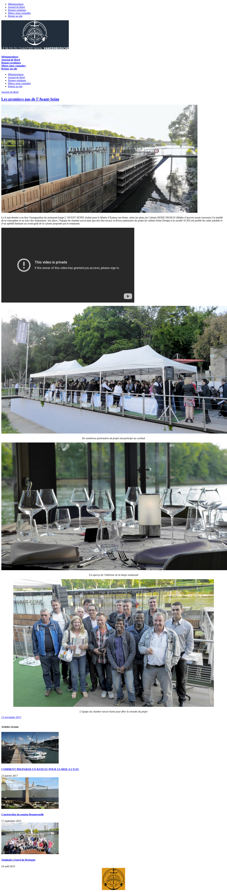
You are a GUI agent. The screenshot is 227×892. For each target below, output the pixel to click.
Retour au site (15, 16)
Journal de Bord (16, 7)
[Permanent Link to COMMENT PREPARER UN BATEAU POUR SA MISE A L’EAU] (30, 762)
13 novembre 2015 (11, 717)
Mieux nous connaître (19, 13)
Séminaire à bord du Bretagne (18, 859)
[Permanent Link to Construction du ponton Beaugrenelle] (30, 808)
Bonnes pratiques (17, 10)
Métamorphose (16, 4)
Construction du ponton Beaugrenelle (22, 814)
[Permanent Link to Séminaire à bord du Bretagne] (30, 853)
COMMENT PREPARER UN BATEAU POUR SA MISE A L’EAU (40, 769)
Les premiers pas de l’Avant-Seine (30, 99)
